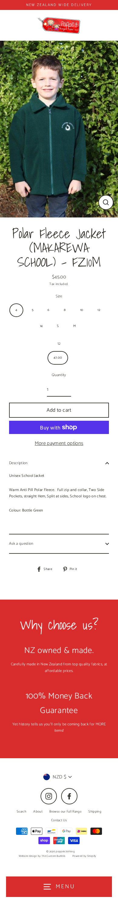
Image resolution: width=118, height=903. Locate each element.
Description (18, 463)
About (37, 811)
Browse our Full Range (65, 811)
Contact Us (59, 820)
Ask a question (21, 543)
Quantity (59, 375)
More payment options (59, 443)
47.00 (58, 357)
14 (41, 326)
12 (98, 310)
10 (82, 310)
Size (59, 296)
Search (21, 811)
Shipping (94, 811)
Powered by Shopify (84, 856)
